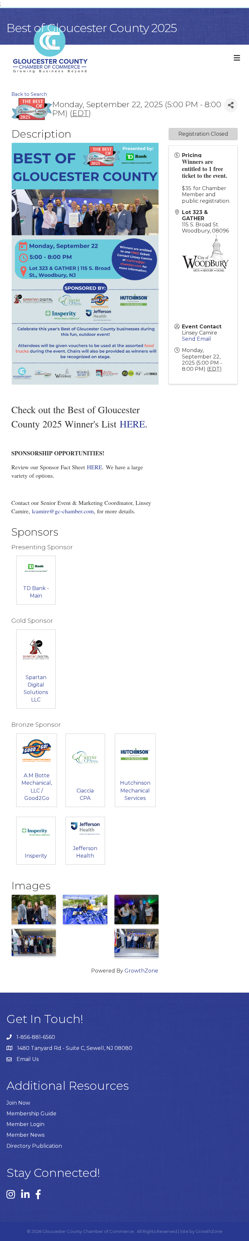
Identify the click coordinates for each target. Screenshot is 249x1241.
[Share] (231, 105)
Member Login (25, 1124)
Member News (25, 1135)
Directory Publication (34, 1146)
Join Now (18, 1103)
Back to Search (29, 94)
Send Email (196, 339)
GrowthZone (141, 971)
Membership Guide (31, 1113)
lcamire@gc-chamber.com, (63, 511)
